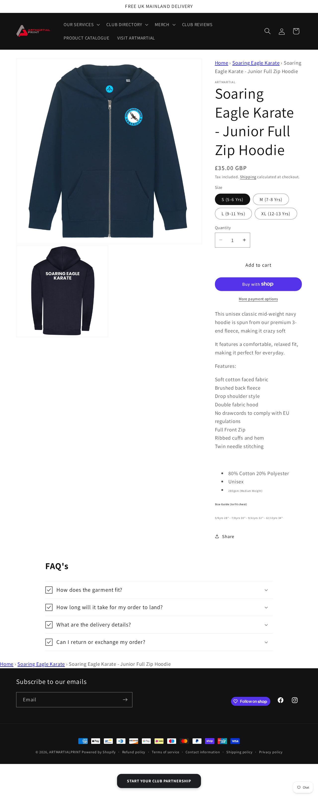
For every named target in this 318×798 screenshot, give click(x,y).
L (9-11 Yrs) (233, 213)
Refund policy (134, 752)
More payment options (258, 298)
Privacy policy (271, 752)
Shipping (248, 176)
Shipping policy (239, 752)
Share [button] (228, 536)
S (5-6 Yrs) (232, 199)
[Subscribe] (125, 699)
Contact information (203, 752)
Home (221, 62)
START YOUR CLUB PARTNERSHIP (159, 781)
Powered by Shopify (99, 752)
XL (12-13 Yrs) (275, 213)
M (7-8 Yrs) (271, 199)
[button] (81, 24)
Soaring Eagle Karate (256, 62)
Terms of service (165, 752)
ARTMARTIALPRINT (65, 752)
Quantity (223, 227)
